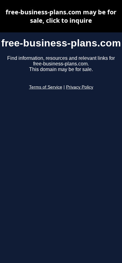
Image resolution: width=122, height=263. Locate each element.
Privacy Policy (79, 87)
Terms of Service (45, 87)
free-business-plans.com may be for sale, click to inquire (61, 16)
